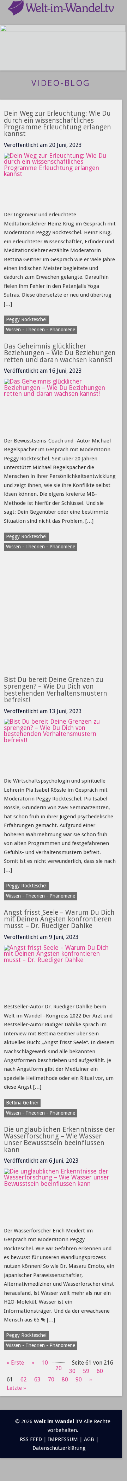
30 (72, 1371)
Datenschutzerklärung (59, 1448)
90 (78, 1379)
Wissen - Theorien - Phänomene (40, 1345)
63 (37, 1379)
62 (23, 1379)
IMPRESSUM (63, 1439)
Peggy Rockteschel (26, 319)
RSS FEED (31, 1439)
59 (86, 1371)
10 (45, 1362)
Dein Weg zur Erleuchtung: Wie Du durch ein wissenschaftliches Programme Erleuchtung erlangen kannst (57, 123)
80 (65, 1379)
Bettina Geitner (22, 1102)
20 (58, 1368)
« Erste (15, 1362)
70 (51, 1379)
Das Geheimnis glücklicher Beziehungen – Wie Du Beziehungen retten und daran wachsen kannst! (60, 353)
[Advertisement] (63, 623)
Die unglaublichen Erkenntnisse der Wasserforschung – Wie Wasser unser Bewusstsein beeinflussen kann (59, 1139)
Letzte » (16, 1388)
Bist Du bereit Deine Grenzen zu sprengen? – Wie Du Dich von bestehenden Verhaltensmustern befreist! (55, 690)
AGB (89, 1439)
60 (100, 1371)
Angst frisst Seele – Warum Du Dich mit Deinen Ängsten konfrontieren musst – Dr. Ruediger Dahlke (59, 919)
